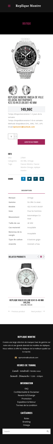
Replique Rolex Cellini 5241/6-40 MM (26, 300)
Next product (36, 311)
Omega (30, 161)
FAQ (26, 388)
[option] (26, 283)
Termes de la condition (26, 405)
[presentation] (26, 191)
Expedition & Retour (26, 402)
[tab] (26, 191)
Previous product (18, 311)
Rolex (29, 304)
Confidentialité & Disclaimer (26, 392)
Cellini (23, 304)
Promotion (27, 398)
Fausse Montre (27, 164)
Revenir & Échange (26, 395)
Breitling (27, 421)
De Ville (23, 161)
